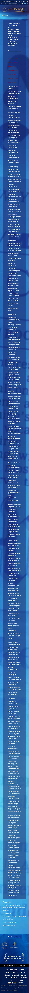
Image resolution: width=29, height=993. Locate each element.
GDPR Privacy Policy (11, 990)
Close (26, 4)
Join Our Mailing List (14, 937)
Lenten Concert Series (10, 922)
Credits (3, 990)
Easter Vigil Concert (9, 925)
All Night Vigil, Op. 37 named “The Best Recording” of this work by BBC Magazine (14, 907)
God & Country (7, 913)
